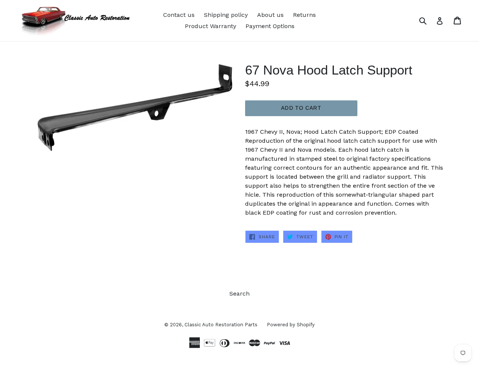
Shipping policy (226, 14)
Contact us (179, 14)
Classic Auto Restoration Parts (220, 324)
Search (239, 293)
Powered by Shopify (291, 324)
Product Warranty (210, 26)
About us (270, 14)
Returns (304, 14)
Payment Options (270, 26)
